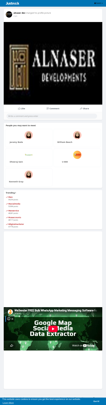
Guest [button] (98, 3)
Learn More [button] (8, 403)
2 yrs (15, 16)
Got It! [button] (96, 401)
